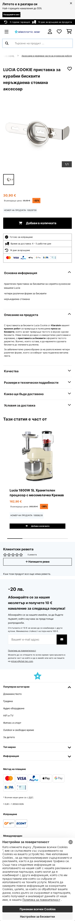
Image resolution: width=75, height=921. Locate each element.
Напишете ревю (39, 561)
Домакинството (12, 693)
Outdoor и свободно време (18, 729)
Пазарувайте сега (11, 14)
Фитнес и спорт (12, 722)
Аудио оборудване (13, 708)
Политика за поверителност (22, 651)
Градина (8, 701)
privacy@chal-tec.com (22, 661)
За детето (9, 737)
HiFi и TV (8, 715)
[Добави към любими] (69, 69)
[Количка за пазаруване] (69, 31)
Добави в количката (40, 223)
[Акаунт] (50, 31)
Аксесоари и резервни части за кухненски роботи (47, 55)
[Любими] (59, 31)
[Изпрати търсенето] (6, 43)
